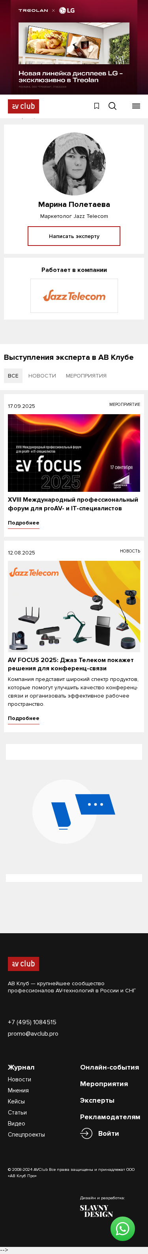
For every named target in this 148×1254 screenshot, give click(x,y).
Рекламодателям (110, 1117)
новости (42, 375)
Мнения (18, 1090)
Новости (19, 1079)
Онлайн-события (109, 1067)
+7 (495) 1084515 (32, 1022)
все (13, 375)
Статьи (17, 1112)
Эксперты (97, 1100)
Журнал (21, 1067)
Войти (108, 1133)
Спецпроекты (26, 1134)
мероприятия (86, 375)
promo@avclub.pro (33, 1034)
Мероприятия (104, 1083)
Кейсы (16, 1101)
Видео (16, 1123)
